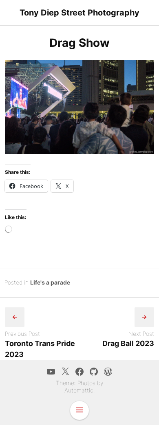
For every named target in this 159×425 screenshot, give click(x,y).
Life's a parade (50, 282)
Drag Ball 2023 (128, 343)
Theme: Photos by (79, 382)
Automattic (78, 390)
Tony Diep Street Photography (79, 13)
